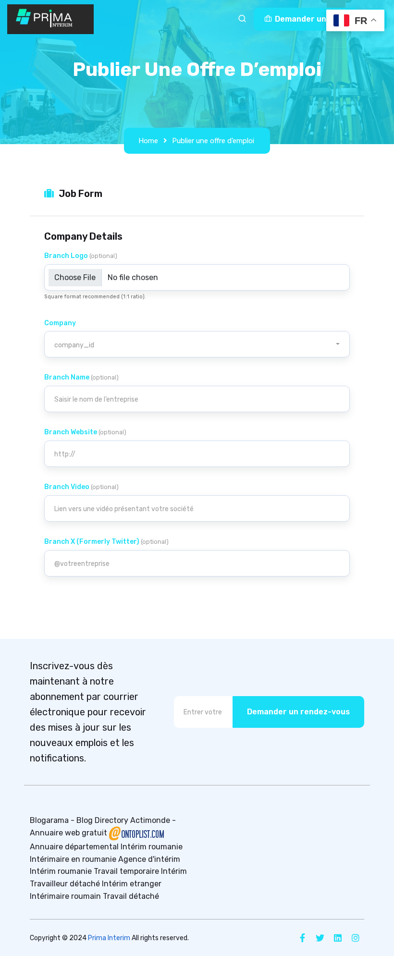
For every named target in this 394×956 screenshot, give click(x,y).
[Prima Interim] (50, 19)
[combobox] (197, 344)
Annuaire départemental (74, 846)
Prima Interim (109, 938)
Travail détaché (131, 896)
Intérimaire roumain (65, 896)
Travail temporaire (126, 871)
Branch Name (81, 377)
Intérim (174, 871)
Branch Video (81, 487)
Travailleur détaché (65, 883)
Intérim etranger (131, 883)
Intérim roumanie (152, 846)
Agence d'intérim (149, 859)
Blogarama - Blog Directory (79, 820)
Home (148, 140)
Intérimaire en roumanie (73, 859)
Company (60, 323)
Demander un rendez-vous (298, 711)
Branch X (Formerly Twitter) (106, 542)
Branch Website (85, 432)
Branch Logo (80, 256)
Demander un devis (310, 19)
